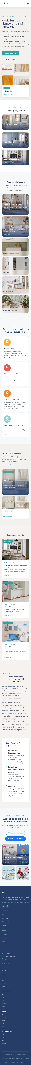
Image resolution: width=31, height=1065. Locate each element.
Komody (4, 977)
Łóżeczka (4, 974)
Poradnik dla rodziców (7, 938)
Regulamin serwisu (21, 1062)
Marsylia (4, 1017)
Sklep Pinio (4, 945)
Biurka (3, 997)
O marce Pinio (5, 934)
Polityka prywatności (10, 1062)
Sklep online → (7, 963)
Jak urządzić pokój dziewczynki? (13, 607)
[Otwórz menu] (27, 3)
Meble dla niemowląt (7, 914)
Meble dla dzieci (6, 918)
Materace (4, 983)
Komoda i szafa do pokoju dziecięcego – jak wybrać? (15, 566)
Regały (3, 1006)
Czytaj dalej (6, 575)
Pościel (3, 986)
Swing (3, 1014)
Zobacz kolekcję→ (8, 94)
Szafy (3, 980)
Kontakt (3, 941)
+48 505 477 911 (8, 953)
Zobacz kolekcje (10, 53)
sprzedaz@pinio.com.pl (9, 956)
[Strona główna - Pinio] (5, 3)
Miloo (3, 1023)
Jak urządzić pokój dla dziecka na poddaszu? (13, 648)
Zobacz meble (8, 127)
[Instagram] (7, 906)
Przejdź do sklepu (10, 59)
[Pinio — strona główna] (4, 892)
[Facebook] (3, 906)
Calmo (3, 1020)
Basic (3, 1026)
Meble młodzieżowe (7, 921)
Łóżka (3, 994)
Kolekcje (4, 925)
